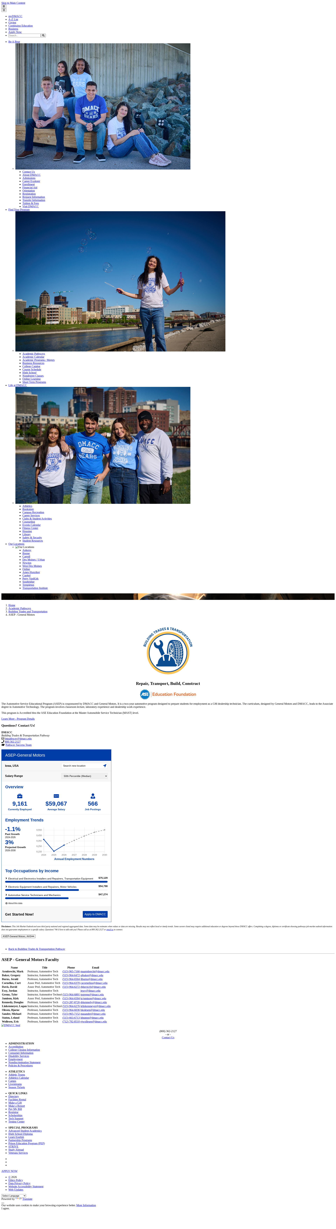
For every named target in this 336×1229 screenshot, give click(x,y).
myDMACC (15, 16)
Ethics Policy (15, 1180)
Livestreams (15, 1084)
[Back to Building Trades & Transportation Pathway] (168, 651)
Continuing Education (20, 25)
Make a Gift (15, 1102)
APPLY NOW (9, 1171)
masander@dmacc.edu (93, 1013)
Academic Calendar (33, 356)
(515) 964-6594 (71, 998)
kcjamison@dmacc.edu (93, 998)
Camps (12, 1080)
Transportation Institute (35, 588)
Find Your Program (19, 209)
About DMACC (31, 174)
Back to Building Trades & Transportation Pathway (36, 948)
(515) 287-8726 (71, 1002)
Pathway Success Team (18, 744)
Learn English (16, 1137)
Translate (27, 1198)
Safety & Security (32, 537)
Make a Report (16, 1105)
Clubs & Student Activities (37, 518)
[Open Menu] (3, 6)
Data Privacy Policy (19, 1183)
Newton (26, 562)
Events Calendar (31, 524)
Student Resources (32, 540)
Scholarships (15, 1115)
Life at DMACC (17, 385)
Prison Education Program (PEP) (26, 1143)
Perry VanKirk (30, 578)
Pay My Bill (15, 1109)
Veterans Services (18, 1152)
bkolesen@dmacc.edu (92, 1009)
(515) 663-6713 (71, 1017)
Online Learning (31, 378)
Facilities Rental (17, 1099)
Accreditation (15, 1046)
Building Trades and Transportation (27, 611)
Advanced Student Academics (25, 1130)
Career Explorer (31, 181)
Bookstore (28, 509)
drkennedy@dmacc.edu (93, 1002)
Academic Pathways (33, 353)
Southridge (28, 581)
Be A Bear (14, 41)
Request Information (33, 196)
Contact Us (28, 171)
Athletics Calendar (18, 1077)
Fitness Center (30, 528)
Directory (13, 1096)
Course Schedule (31, 369)
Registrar (13, 1112)
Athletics (27, 506)
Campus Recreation (33, 512)
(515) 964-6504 (71, 979)
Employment (15, 1059)
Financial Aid (29, 187)
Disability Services (18, 1056)
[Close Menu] (3, 10)
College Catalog (31, 366)
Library (26, 534)
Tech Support (15, 1118)
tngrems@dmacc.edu (92, 994)
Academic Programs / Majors (38, 359)
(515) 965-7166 (71, 971)
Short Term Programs (34, 382)
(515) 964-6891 (71, 994)
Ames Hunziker (31, 572)
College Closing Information (24, 1049)
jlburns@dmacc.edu (91, 979)
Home (11, 605)
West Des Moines (32, 565)
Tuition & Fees (30, 203)
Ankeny (26, 550)
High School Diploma (20, 1133)
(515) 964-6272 (71, 986)
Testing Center (16, 1121)
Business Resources (33, 363)
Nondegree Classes (33, 375)
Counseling (28, 521)
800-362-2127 (13, 741)
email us (109, 929)
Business (13, 28)
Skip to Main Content (13, 2)
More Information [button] (86, 1205)
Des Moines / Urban (33, 559)
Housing (27, 531)
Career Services (31, 515)
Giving (12, 22)
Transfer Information (33, 200)
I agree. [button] (5, 1208)
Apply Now (15, 32)
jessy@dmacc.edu (90, 990)
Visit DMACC (30, 206)
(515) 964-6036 (71, 1009)
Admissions (28, 178)
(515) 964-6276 (71, 1006)
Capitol (26, 575)
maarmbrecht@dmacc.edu (94, 971)
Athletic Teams (16, 1074)
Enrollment (28, 184)
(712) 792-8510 (71, 1021)
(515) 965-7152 (71, 1013)
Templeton (28, 584)
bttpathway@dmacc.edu (18, 738)
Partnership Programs (20, 1140)
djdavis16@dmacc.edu (93, 986)
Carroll (26, 556)
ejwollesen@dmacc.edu (93, 1021)
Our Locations (16, 543)
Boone (26, 553)
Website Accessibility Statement (25, 1186)
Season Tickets (16, 1087)
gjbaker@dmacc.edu (91, 975)
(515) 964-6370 (71, 982)
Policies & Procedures (20, 1065)
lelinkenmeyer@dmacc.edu (95, 1006)
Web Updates (15, 1189)
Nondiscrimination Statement (24, 1062)
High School (29, 372)
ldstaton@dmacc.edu (92, 1017)
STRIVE (13, 1146)
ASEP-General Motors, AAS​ (17, 936)
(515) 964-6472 (71, 975)
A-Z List (13, 19)
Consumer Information (20, 1052)
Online (26, 569)
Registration (29, 193)
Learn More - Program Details (18, 718)
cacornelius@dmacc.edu (93, 982)
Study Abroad (16, 1149)
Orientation (28, 190)
